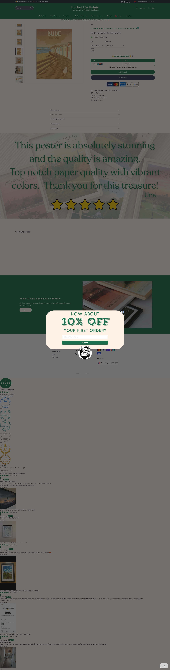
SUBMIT (85, 342)
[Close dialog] (123, 312)
